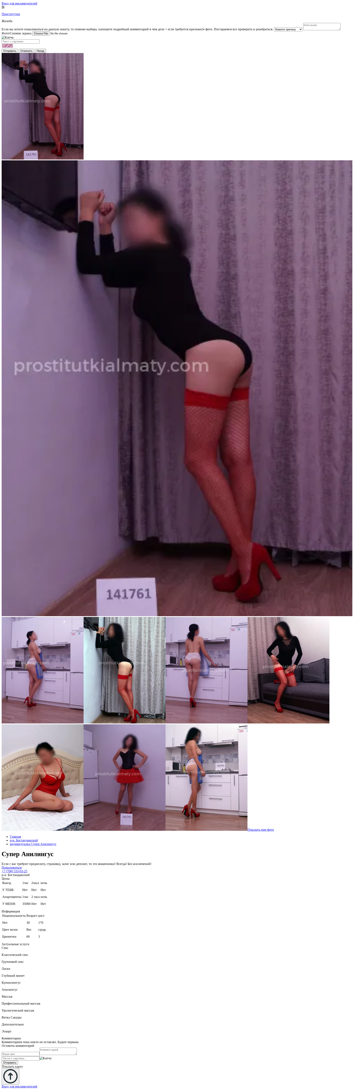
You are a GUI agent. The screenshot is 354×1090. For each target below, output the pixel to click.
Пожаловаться (12, 867)
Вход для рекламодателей (19, 3)
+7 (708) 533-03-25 (14, 871)
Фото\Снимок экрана (16, 33)
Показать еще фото (260, 829)
